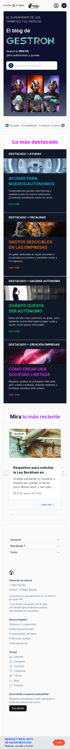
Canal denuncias (18, 643)
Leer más (14, 203)
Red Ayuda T (18, 545)
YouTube (19, 666)
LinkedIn (18, 656)
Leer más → (48, 504)
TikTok (18, 675)
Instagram (19, 661)
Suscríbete (18, 708)
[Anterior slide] (6, 471)
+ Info (59, 742)
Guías (14, 552)
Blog (16, 680)
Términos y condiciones (22, 624)
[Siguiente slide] (63, 471)
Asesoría (16, 539)
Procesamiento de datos (23, 633)
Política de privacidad (21, 629)
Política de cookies (20, 638)
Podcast (18, 685)
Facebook (19, 670)
